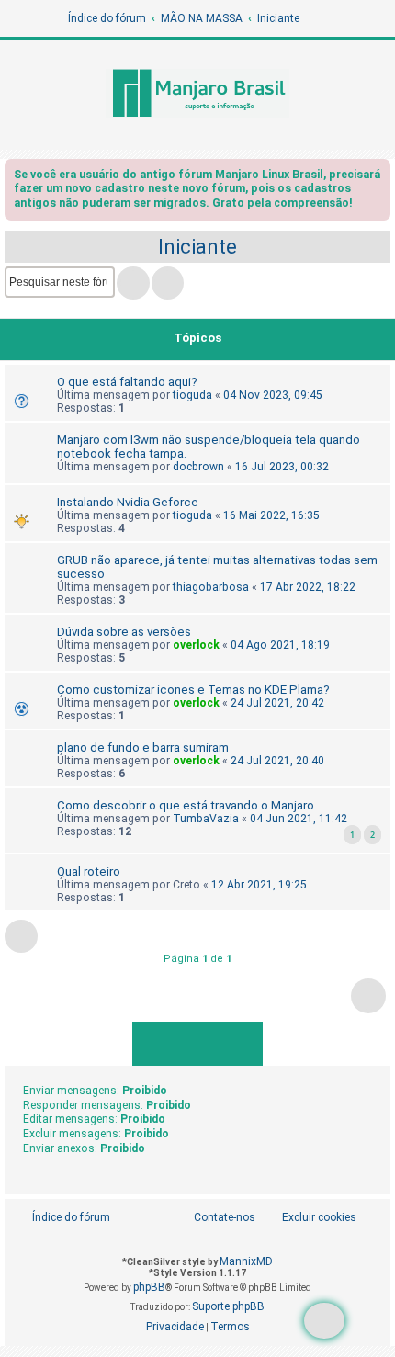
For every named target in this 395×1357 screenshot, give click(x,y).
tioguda (192, 395)
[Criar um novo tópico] (324, 1321)
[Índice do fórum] (197, 94)
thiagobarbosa (211, 587)
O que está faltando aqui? (127, 382)
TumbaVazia (206, 818)
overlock (196, 645)
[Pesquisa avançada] (168, 283)
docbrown (198, 466)
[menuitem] (309, 1218)
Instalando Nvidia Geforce (127, 502)
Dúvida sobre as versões (124, 632)
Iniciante (197, 246)
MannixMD (246, 1261)
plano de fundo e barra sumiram (143, 747)
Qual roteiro (88, 871)
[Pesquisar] (133, 283)
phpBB (149, 1287)
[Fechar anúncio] (378, 178)
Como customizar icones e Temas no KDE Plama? (193, 689)
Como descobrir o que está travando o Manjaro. (187, 805)
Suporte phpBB (228, 1306)
